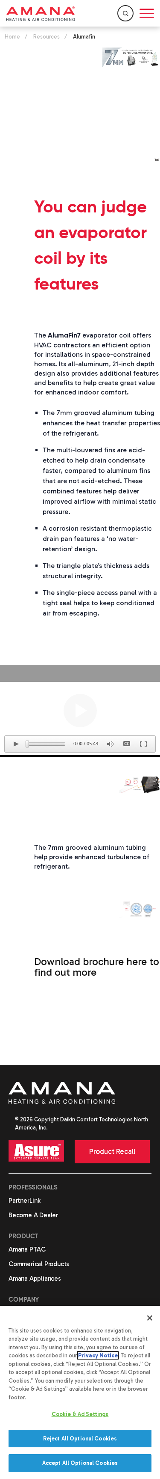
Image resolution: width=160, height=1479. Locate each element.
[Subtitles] (126, 744)
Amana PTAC (27, 1249)
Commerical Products (39, 1264)
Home (12, 36)
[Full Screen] (143, 744)
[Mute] (110, 744)
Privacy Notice (98, 1355)
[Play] (80, 710)
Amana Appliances (35, 1278)
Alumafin (84, 36)
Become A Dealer (33, 1215)
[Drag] (27, 744)
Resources (46, 36)
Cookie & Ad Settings (80, 1414)
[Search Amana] (125, 13)
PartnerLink (25, 1200)
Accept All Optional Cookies (80, 1463)
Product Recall (112, 1151)
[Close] (149, 1318)
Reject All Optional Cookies (80, 1438)
